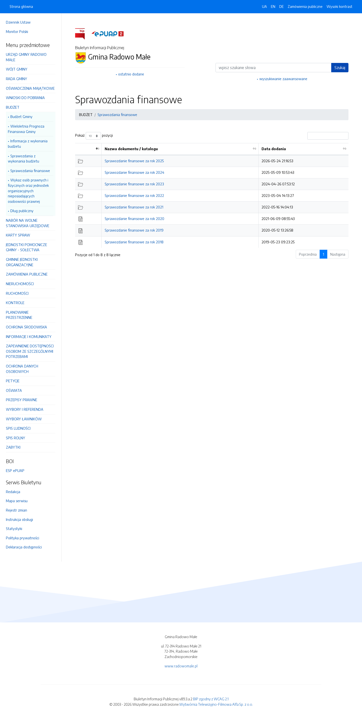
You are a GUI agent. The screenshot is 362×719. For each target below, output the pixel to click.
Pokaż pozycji (94, 135)
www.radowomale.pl (181, 666)
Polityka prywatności (22, 538)
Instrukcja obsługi (19, 519)
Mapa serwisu (17, 501)
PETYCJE (12, 381)
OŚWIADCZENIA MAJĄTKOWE (30, 88)
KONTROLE (15, 302)
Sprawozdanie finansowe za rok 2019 (134, 230)
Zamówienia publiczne (305, 6)
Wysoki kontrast (339, 6)
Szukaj (339, 67)
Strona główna (21, 6)
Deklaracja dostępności (24, 547)
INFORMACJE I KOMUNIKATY (28, 336)
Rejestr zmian (16, 510)
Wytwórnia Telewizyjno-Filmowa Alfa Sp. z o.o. (216, 704)
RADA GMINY (16, 78)
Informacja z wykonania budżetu (28, 143)
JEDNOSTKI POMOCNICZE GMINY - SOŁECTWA (26, 247)
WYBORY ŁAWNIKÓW (24, 419)
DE (281, 6)
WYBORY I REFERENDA (24, 409)
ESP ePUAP (15, 470)
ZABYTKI (13, 447)
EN (273, 6)
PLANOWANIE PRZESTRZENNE (19, 315)
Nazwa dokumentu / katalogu (131, 149)
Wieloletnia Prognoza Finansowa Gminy (26, 129)
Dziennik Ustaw (18, 22)
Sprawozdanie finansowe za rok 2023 (134, 184)
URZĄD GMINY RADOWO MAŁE (26, 57)
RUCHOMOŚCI (17, 293)
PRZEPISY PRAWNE (21, 399)
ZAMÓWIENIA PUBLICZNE (27, 274)
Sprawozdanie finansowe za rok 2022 (134, 195)
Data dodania (274, 149)
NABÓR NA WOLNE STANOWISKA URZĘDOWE (27, 223)
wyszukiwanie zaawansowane (283, 78)
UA (264, 6)
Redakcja (13, 491)
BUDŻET (12, 107)
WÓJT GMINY (16, 69)
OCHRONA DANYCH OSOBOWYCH (22, 369)
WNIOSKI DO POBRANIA (25, 97)
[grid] (211, 195)
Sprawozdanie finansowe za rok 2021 (134, 207)
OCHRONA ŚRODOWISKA (26, 327)
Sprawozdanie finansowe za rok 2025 (134, 161)
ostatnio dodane (131, 74)
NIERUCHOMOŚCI (20, 283)
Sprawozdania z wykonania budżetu (23, 158)
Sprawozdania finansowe (30, 170)
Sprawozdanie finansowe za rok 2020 (134, 218)
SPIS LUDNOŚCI (18, 428)
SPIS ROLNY (15, 438)
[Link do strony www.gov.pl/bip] (83, 33)
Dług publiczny (21, 210)
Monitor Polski (17, 31)
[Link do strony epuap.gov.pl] (108, 33)
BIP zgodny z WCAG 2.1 (211, 699)
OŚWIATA (14, 390)
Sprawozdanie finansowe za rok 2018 (134, 242)
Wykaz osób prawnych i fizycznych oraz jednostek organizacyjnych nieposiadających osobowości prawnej (28, 190)
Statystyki (14, 528)
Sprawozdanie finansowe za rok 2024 (134, 172)
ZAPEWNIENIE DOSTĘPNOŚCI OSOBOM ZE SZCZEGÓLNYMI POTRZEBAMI (30, 351)
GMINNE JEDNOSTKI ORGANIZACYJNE (22, 262)
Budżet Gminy (21, 116)
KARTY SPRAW (18, 235)
